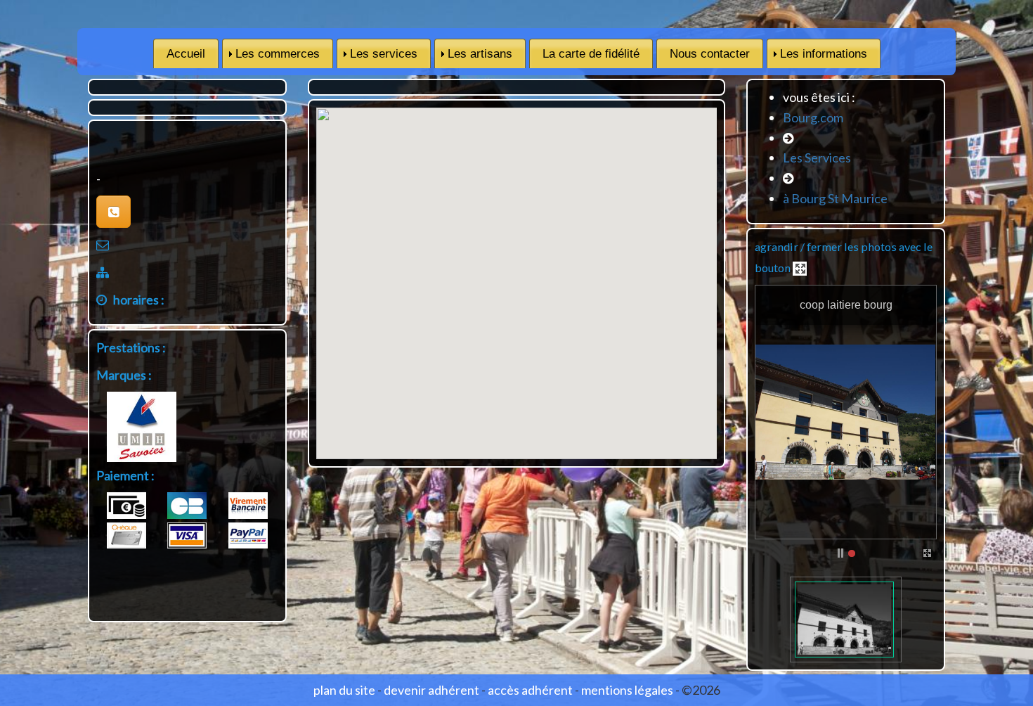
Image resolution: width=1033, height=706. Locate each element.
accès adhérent (530, 690)
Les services (383, 53)
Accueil (186, 53)
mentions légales (627, 690)
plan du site (344, 690)
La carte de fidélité (591, 53)
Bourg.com (813, 117)
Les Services (817, 157)
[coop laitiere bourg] (844, 619)
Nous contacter (710, 53)
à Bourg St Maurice (835, 198)
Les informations (823, 53)
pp (840, 553)
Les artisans (480, 53)
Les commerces (277, 53)
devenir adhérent (431, 690)
